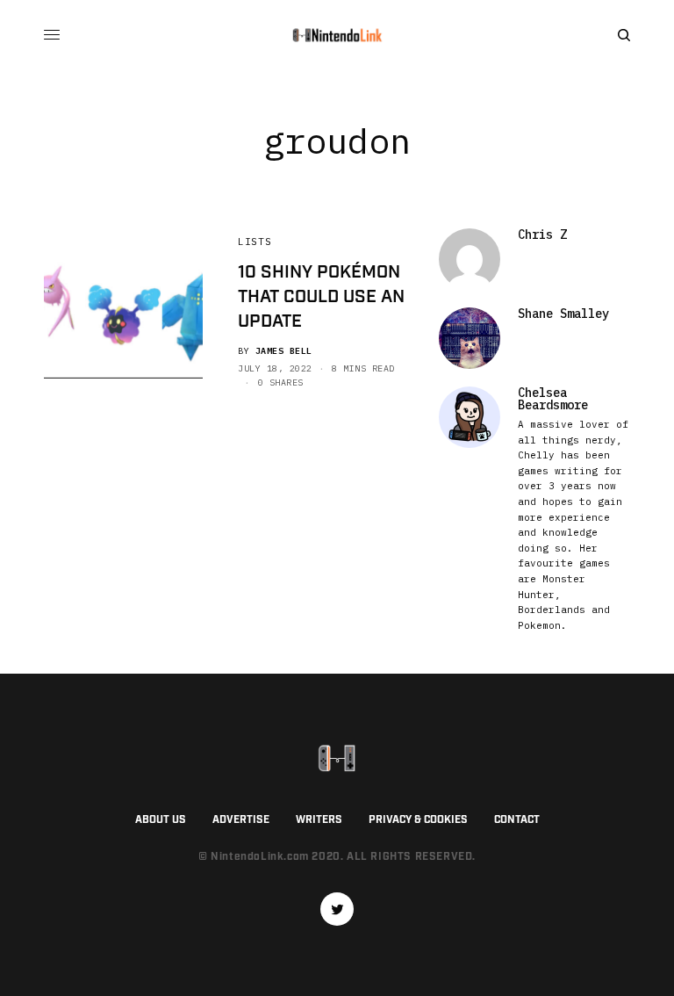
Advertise (240, 819)
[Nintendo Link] (337, 35)
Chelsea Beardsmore (553, 398)
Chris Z (542, 234)
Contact (517, 819)
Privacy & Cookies (418, 819)
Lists (254, 241)
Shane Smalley (563, 313)
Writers (319, 819)
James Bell (283, 351)
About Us (160, 819)
